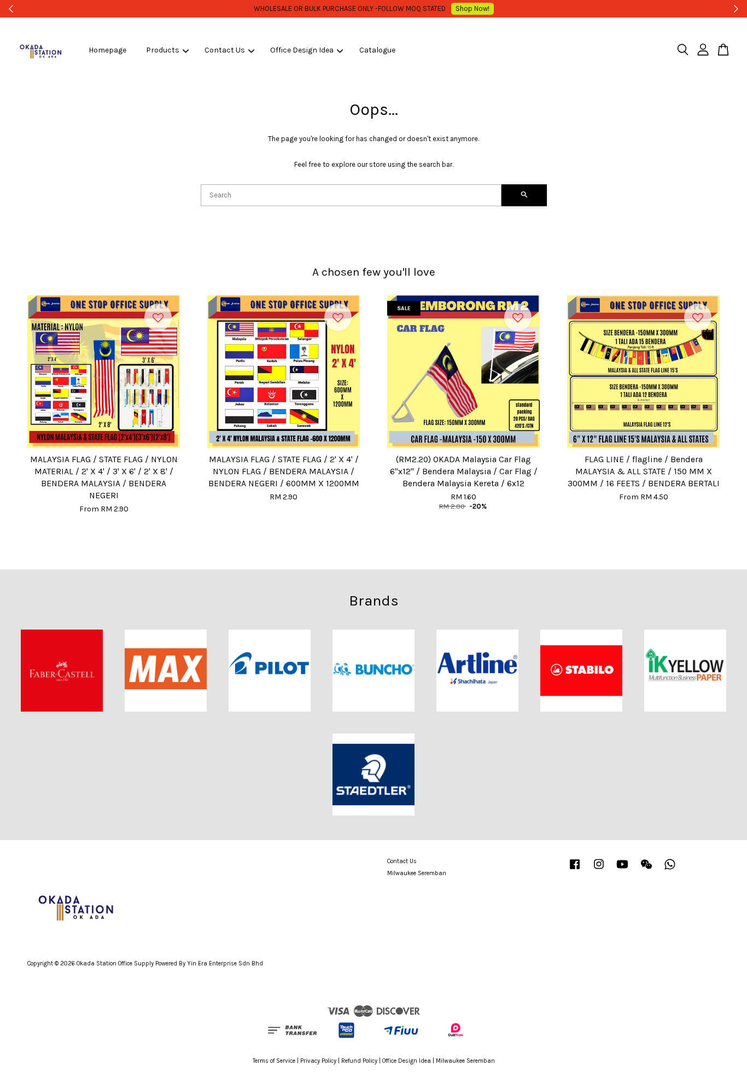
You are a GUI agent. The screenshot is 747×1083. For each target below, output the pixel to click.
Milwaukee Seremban (416, 873)
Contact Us (225, 50)
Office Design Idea (302, 50)
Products (162, 50)
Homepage (107, 50)
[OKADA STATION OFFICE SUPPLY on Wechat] (646, 870)
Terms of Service (274, 1060)
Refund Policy (359, 1060)
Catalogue (377, 50)
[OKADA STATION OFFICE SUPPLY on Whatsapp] (670, 870)
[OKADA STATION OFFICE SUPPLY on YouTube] (622, 870)
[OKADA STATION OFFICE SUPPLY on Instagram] (598, 870)
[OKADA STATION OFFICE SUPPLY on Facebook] (574, 870)
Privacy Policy (318, 1060)
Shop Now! (472, 8)
